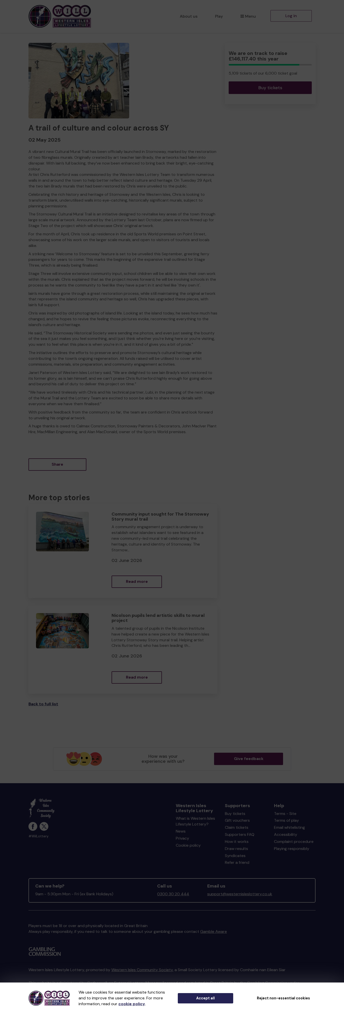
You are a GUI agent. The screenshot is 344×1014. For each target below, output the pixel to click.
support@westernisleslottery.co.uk (239, 894)
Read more (137, 581)
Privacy (182, 838)
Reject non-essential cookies (283, 998)
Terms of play (286, 820)
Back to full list (43, 704)
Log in (291, 15)
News (181, 831)
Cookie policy (188, 845)
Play (219, 16)
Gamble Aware (213, 931)
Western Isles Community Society (142, 969)
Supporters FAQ (239, 834)
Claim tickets (236, 827)
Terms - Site (285, 813)
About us (188, 16)
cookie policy (131, 1003)
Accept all (205, 998)
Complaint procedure (294, 841)
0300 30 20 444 (173, 894)
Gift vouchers (237, 820)
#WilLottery (38, 836)
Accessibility (285, 834)
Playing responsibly (291, 848)
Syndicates (235, 855)
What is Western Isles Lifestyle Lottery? (195, 821)
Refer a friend (237, 862)
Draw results (236, 848)
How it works (237, 841)
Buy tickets (270, 88)
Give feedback (248, 758)
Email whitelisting (289, 827)
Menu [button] (250, 16)
